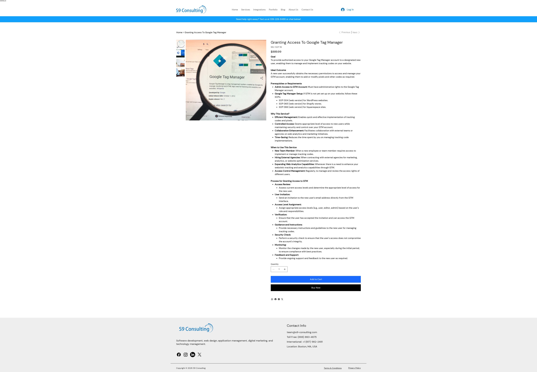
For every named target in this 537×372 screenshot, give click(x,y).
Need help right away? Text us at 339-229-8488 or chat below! (268, 19)
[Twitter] (282, 299)
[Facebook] (275, 299)
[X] (199, 354)
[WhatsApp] (272, 299)
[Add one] (285, 269)
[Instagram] (185, 354)
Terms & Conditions (333, 368)
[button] (245, 9)
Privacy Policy (354, 368)
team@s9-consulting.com (302, 332)
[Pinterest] (278, 299)
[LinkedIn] (192, 354)
